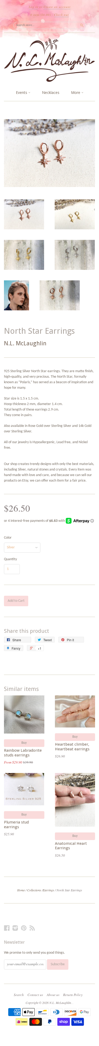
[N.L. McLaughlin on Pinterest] (24, 928)
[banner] (49, 60)
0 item (40, 15)
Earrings (48, 890)
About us (53, 995)
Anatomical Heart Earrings (71, 846)
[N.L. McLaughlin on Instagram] (15, 928)
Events (22, 92)
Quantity (10, 559)
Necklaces (50, 92)
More (76, 92)
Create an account (57, 7)
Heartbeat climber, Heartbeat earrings (72, 746)
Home (21, 890)
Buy (24, 743)
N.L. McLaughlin (25, 343)
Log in (33, 7)
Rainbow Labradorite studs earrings (23, 752)
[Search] (81, 25)
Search (19, 995)
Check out (61, 15)
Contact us (35, 995)
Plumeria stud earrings (16, 824)
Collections (34, 890)
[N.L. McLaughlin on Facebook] (7, 928)
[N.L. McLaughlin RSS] (32, 928)
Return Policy (73, 995)
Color (8, 537)
